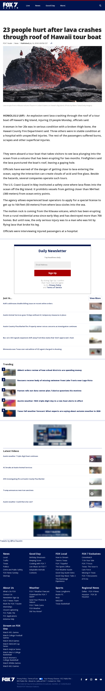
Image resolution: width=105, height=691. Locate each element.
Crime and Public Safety (13, 569)
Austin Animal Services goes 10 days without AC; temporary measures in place (34, 315)
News (16, 43)
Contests (33, 573)
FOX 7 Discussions (89, 576)
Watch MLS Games (11, 666)
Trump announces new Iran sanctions (18, 490)
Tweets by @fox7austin (11, 541)
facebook (81, 679)
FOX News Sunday (10, 573)
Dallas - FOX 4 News (90, 591)
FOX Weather (34, 608)
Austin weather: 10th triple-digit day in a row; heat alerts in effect (50, 401)
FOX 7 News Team (11, 600)
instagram (91, 679)
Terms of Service (54, 287)
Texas (5, 563)
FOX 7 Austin (7, 43)
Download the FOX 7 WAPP (38, 595)
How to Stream (62, 557)
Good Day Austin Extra (65, 573)
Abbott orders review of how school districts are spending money (49, 370)
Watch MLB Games (11, 641)
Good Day (35, 553)
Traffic (5, 560)
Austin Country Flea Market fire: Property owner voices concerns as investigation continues (40, 326)
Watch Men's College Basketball (11, 653)
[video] (95, 458)
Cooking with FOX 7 (37, 563)
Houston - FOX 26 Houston (89, 595)
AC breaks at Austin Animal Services (17, 467)
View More (95, 298)
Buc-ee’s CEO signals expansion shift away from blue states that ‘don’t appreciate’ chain (38, 338)
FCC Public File (9, 613)
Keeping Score (35, 560)
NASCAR (59, 600)
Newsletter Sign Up (11, 597)
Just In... (7, 298)
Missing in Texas (89, 573)
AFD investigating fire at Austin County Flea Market (23, 479)
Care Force (86, 569)
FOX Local (61, 553)
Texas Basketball (63, 603)
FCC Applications (10, 616)
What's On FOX (9, 591)
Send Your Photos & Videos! (37, 601)
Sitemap (6, 576)
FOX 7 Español (62, 563)
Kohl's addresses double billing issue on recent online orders (27, 303)
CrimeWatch (87, 557)
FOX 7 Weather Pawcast (39, 591)
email (101, 679)
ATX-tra (85, 579)
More (62, 5)
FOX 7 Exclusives (91, 553)
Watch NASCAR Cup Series (11, 645)
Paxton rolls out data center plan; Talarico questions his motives (49, 390)
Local (5, 557)
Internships (7, 607)
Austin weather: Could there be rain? (18, 502)
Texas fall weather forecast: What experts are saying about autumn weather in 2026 (58, 411)
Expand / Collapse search (100, 6)
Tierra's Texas (61, 560)
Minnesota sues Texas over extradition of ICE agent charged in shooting (32, 349)
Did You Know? (35, 611)
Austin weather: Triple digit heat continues (20, 456)
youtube (96, 679)
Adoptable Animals (37, 569)
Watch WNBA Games (12, 663)
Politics (6, 566)
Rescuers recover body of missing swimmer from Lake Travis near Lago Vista (54, 380)
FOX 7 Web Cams (36, 605)
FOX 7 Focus (87, 563)
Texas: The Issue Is (90, 566)
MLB (58, 597)
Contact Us (7, 594)
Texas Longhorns (63, 591)
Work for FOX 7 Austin (12, 603)
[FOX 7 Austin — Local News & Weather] (11, 5)
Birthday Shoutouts (37, 557)
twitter (86, 679)
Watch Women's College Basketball (10, 658)
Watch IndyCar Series (12, 649)
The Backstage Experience (62, 580)
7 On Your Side (88, 560)
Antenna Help (8, 619)
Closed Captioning (10, 610)
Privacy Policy (55, 285)
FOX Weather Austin (64, 569)
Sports (59, 587)
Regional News (90, 587)
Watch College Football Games (12, 636)
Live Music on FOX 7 (37, 566)
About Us (8, 587)
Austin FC (59, 594)
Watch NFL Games (11, 632)
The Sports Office (63, 566)
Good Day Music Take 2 (66, 576)
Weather (34, 587)
